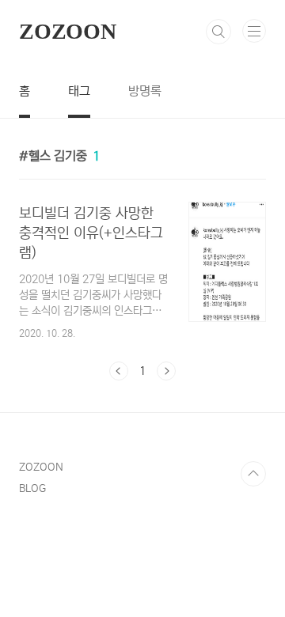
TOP (253, 473)
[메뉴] (254, 31)
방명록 (145, 91)
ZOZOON (67, 31)
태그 (79, 91)
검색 (218, 32)
